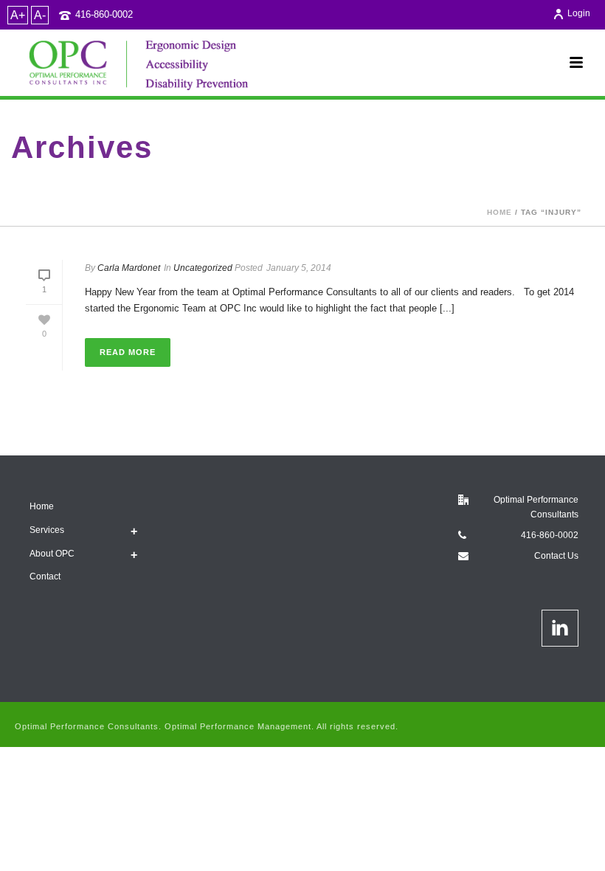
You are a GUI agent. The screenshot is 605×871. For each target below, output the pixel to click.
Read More (128, 352)
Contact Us (556, 556)
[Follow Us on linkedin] (560, 628)
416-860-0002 (104, 14)
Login (578, 13)
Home (499, 212)
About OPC (52, 553)
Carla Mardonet (128, 268)
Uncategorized (202, 268)
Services (47, 530)
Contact (45, 576)
